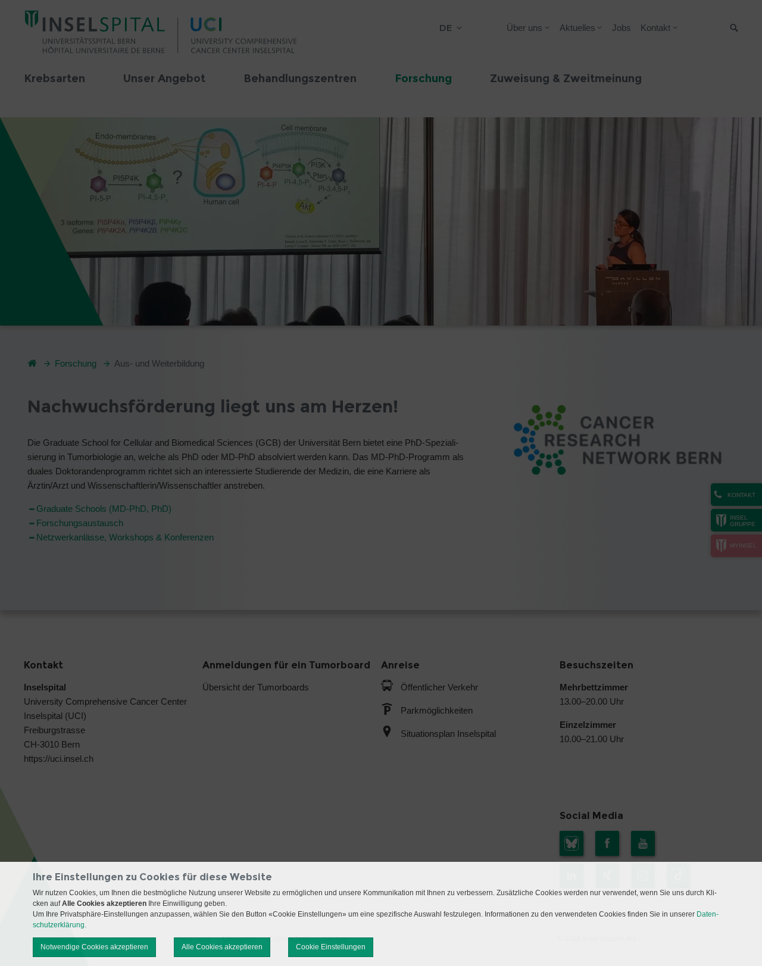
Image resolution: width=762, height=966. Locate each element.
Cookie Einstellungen (331, 947)
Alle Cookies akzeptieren (222, 947)
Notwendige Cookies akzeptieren (94, 947)
